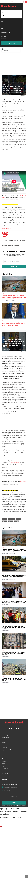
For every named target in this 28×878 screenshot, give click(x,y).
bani (4, 519)
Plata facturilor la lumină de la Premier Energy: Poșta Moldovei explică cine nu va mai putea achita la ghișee (13, 653)
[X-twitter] (11, 728)
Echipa (3, 740)
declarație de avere (11, 519)
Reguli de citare (5, 747)
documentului (17, 433)
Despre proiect (5, 737)
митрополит (16, 245)
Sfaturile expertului (5, 771)
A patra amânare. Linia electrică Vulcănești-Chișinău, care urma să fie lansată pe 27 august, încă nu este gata (13, 627)
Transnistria (4, 761)
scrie (12, 121)
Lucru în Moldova (5, 768)
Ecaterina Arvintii (6, 300)
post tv (4, 521)
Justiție (3, 766)
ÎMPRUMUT (19, 519)
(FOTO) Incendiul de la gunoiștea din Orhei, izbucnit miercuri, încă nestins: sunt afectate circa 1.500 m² (14, 679)
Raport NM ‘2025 (5, 773)
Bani (2, 320)
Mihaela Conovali (6, 92)
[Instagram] (14, 728)
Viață (4, 84)
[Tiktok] (16, 728)
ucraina (10, 245)
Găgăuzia (3, 763)
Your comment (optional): (10, 817)
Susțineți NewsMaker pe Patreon (10, 749)
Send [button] (1, 826)
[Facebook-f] (9, 728)
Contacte (4, 742)
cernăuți (4, 245)
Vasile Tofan (16, 521)
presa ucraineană (6, 115)
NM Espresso (4, 758)
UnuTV (10, 521)
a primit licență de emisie (15, 462)
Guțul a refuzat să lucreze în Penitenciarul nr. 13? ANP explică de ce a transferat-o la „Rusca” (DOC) (14, 602)
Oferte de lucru (5, 745)
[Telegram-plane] (18, 728)
